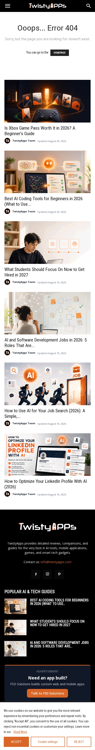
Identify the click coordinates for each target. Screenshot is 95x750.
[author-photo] (7, 141)
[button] (7, 6)
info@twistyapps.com (56, 562)
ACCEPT (16, 742)
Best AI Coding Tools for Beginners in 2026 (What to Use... (59, 602)
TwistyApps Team (23, 140)
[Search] (89, 6)
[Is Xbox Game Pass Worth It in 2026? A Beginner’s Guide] (47, 101)
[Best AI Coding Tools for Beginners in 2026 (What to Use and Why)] (47, 172)
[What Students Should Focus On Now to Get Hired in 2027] (47, 242)
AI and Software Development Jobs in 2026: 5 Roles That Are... (59, 644)
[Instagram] (47, 574)
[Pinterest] (59, 574)
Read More (20, 732)
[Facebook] (35, 574)
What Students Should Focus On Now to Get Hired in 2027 (57, 623)
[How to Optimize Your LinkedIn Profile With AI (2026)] (47, 454)
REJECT (79, 742)
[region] (47, 726)
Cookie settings (48, 742)
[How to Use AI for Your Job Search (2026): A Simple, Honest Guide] (47, 384)
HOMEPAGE (60, 52)
